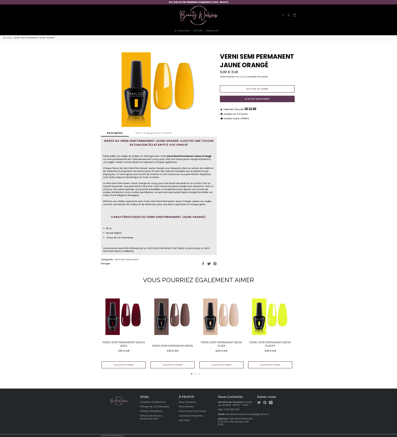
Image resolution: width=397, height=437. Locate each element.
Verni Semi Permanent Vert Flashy (165, 248)
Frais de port (241, 76)
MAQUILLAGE (212, 30)
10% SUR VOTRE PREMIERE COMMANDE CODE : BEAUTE (198, 2)
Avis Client (184, 420)
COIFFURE (198, 30)
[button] (192, 373)
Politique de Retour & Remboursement (151, 417)
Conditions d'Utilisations (152, 402)
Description (115, 132)
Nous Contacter (187, 402)
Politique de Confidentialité (154, 406)
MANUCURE (184, 30)
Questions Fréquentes (191, 415)
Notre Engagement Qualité (154, 132)
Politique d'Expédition (151, 411)
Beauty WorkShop (115, 435)
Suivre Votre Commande (192, 411)
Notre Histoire (186, 406)
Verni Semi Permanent (126, 259)
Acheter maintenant (257, 98)
